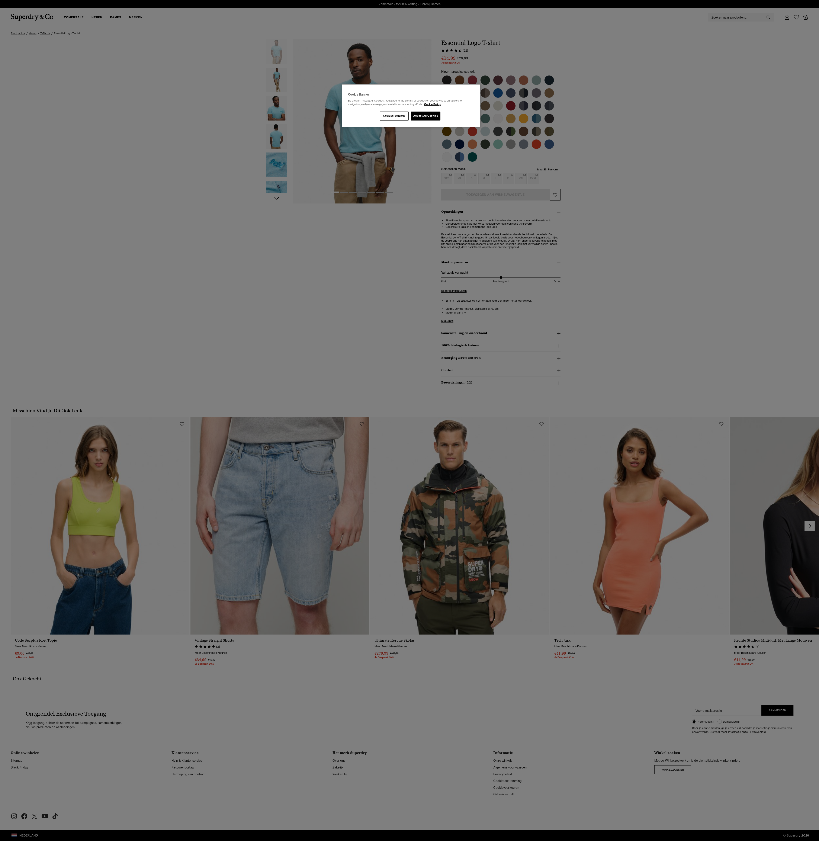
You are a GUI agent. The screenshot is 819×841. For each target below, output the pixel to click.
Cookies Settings (394, 115)
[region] (411, 105)
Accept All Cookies (425, 115)
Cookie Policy (432, 104)
